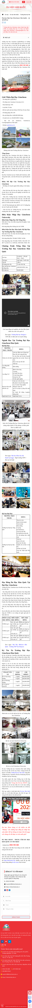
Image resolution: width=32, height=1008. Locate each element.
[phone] (2, 1005)
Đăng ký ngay (16, 917)
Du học (6, 14)
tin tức (13, 862)
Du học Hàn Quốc (14, 14)
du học (17, 862)
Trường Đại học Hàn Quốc (18, 772)
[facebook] (2, 941)
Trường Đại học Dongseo (18, 334)
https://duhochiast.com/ (9, 860)
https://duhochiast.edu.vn (9, 977)
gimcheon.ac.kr (11, 125)
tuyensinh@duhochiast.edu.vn (10, 974)
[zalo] (9, 941)
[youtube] (6, 941)
